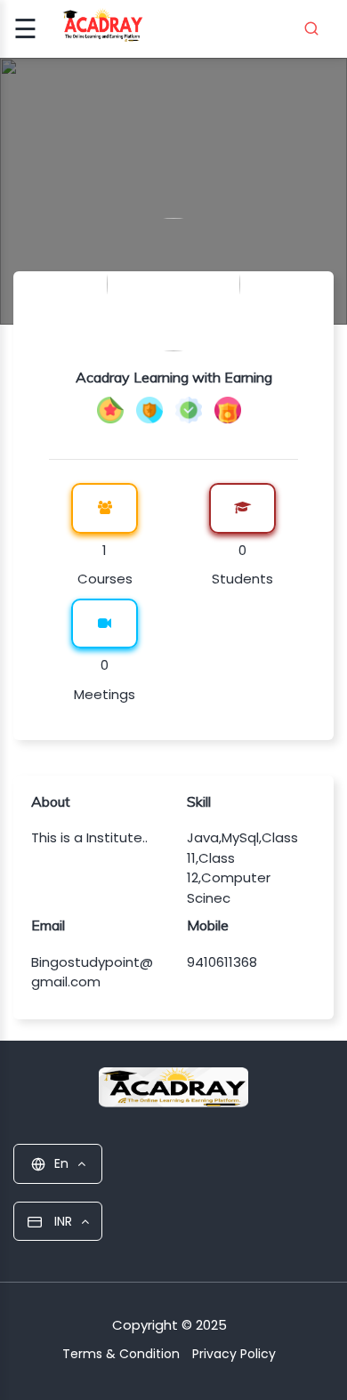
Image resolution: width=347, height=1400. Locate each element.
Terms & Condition (121, 1354)
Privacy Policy (234, 1354)
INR (61, 1221)
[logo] (173, 1092)
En (61, 1163)
